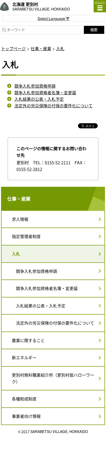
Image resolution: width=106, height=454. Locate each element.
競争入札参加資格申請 (35, 86)
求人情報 (20, 219)
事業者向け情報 (26, 416)
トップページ (13, 48)
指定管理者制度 (26, 236)
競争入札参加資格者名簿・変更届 (45, 92)
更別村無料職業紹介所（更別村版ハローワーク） (53, 378)
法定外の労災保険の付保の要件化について (53, 105)
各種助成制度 (24, 399)
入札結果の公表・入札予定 (39, 99)
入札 (60, 48)
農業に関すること (28, 340)
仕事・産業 (41, 48)
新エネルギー (24, 357)
